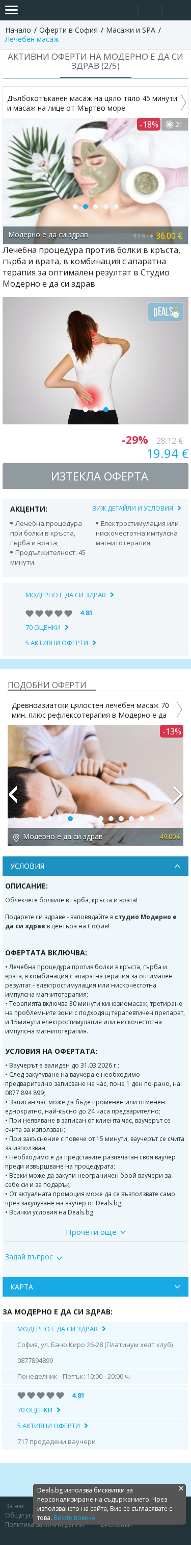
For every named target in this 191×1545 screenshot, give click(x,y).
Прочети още (91, 1231)
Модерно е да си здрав (65, 594)
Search (126, 10)
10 (131, 818)
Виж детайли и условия (132, 508)
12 (151, 818)
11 (141, 818)
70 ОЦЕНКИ (43, 627)
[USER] (150, 11)
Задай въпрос (29, 1256)
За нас (15, 1506)
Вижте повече (74, 1517)
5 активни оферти (56, 642)
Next (178, 798)
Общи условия (27, 1515)
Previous (12, 798)
